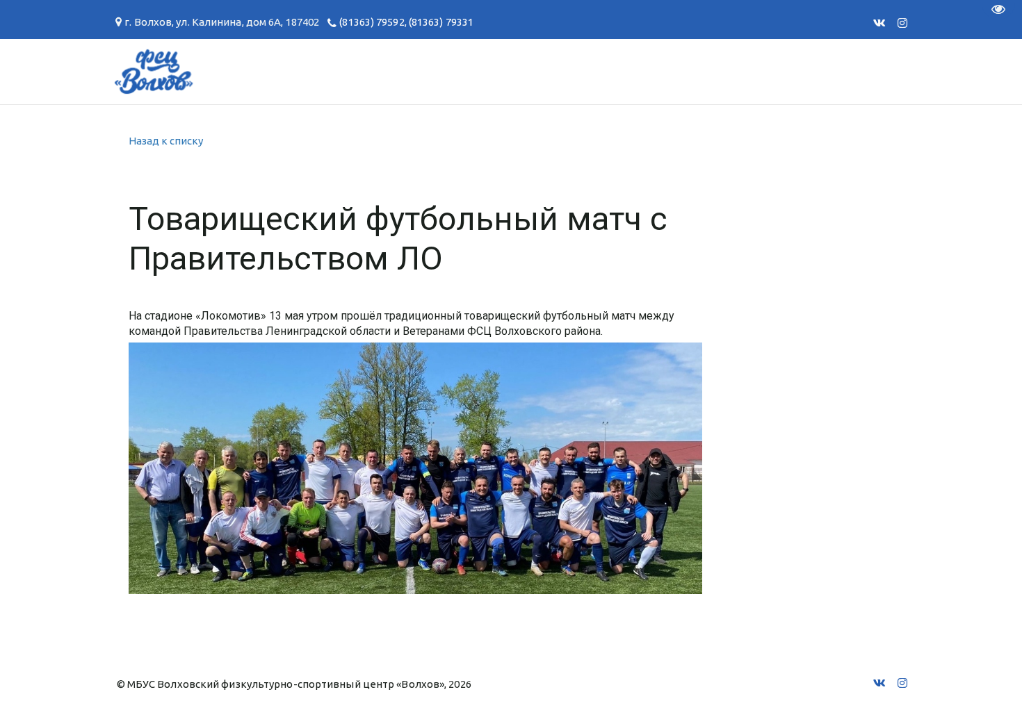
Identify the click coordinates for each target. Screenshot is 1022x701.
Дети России (781, 71)
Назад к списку (166, 141)
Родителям (407, 71)
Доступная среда (648, 71)
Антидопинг (517, 71)
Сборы (160, 71)
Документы (301, 71)
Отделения (73, 71)
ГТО (221, 71)
